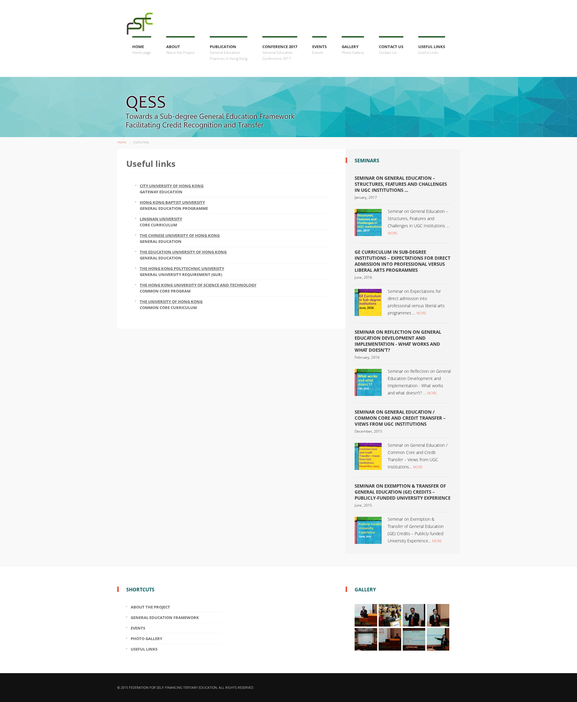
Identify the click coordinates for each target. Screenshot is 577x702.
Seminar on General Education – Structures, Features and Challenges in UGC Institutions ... (401, 184)
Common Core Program (198, 288)
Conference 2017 (279, 52)
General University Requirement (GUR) (182, 271)
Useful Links (431, 49)
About (180, 49)
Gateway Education (171, 189)
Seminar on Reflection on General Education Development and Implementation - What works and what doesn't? (398, 341)
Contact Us (391, 49)
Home (141, 49)
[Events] (368, 222)
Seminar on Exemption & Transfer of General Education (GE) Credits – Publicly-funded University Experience (402, 492)
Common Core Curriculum (171, 304)
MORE (393, 233)
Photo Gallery (146, 638)
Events (319, 49)
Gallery (353, 49)
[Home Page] (138, 18)
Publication (228, 52)
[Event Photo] (366, 615)
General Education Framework (165, 617)
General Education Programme (174, 205)
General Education (180, 238)
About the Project (150, 607)
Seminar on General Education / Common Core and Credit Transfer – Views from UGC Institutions (400, 418)
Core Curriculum (161, 222)
